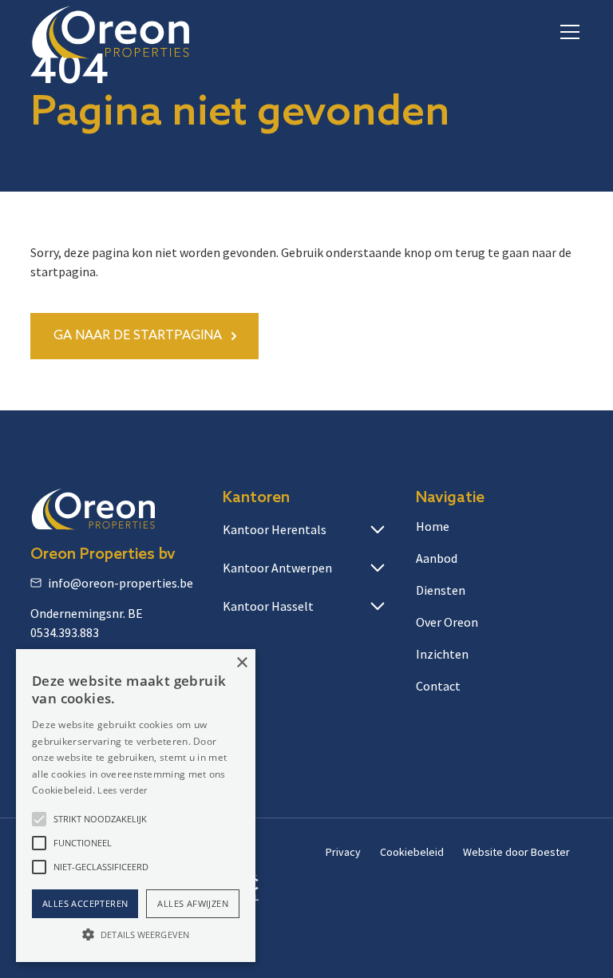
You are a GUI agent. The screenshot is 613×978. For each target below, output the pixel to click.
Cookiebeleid (412, 852)
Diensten (440, 590)
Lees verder (122, 790)
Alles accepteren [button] (85, 903)
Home (432, 526)
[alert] (135, 805)
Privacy (343, 852)
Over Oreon (447, 622)
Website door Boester (516, 852)
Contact (438, 686)
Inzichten (442, 654)
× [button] (241, 663)
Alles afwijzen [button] (192, 903)
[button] (567, 32)
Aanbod (436, 558)
